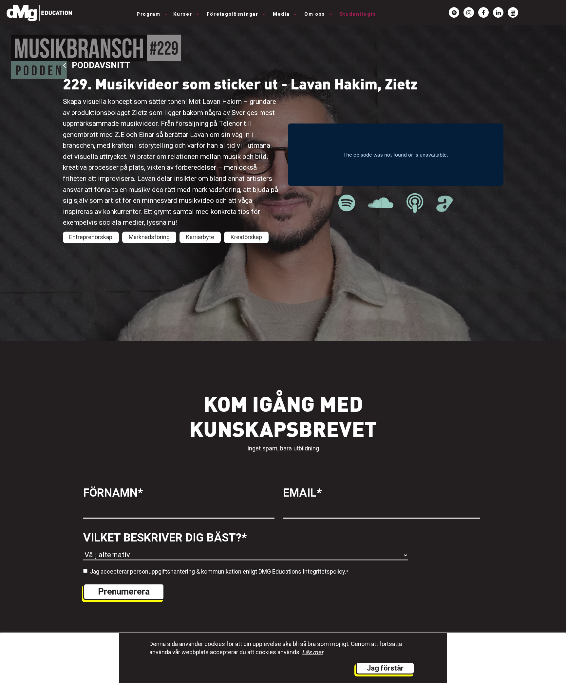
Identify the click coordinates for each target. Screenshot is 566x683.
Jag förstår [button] (385, 668)
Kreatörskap (246, 237)
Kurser (183, 14)
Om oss (315, 14)
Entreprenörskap (90, 237)
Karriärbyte (200, 237)
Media (282, 14)
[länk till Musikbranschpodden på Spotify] (346, 203)
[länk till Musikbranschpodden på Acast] (444, 208)
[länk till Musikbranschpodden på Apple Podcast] (414, 203)
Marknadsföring (149, 237)
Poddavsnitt (99, 65)
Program (149, 14)
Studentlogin (358, 14)
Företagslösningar (233, 14)
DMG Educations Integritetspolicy (301, 571)
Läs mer (312, 652)
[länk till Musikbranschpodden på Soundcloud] (380, 203)
